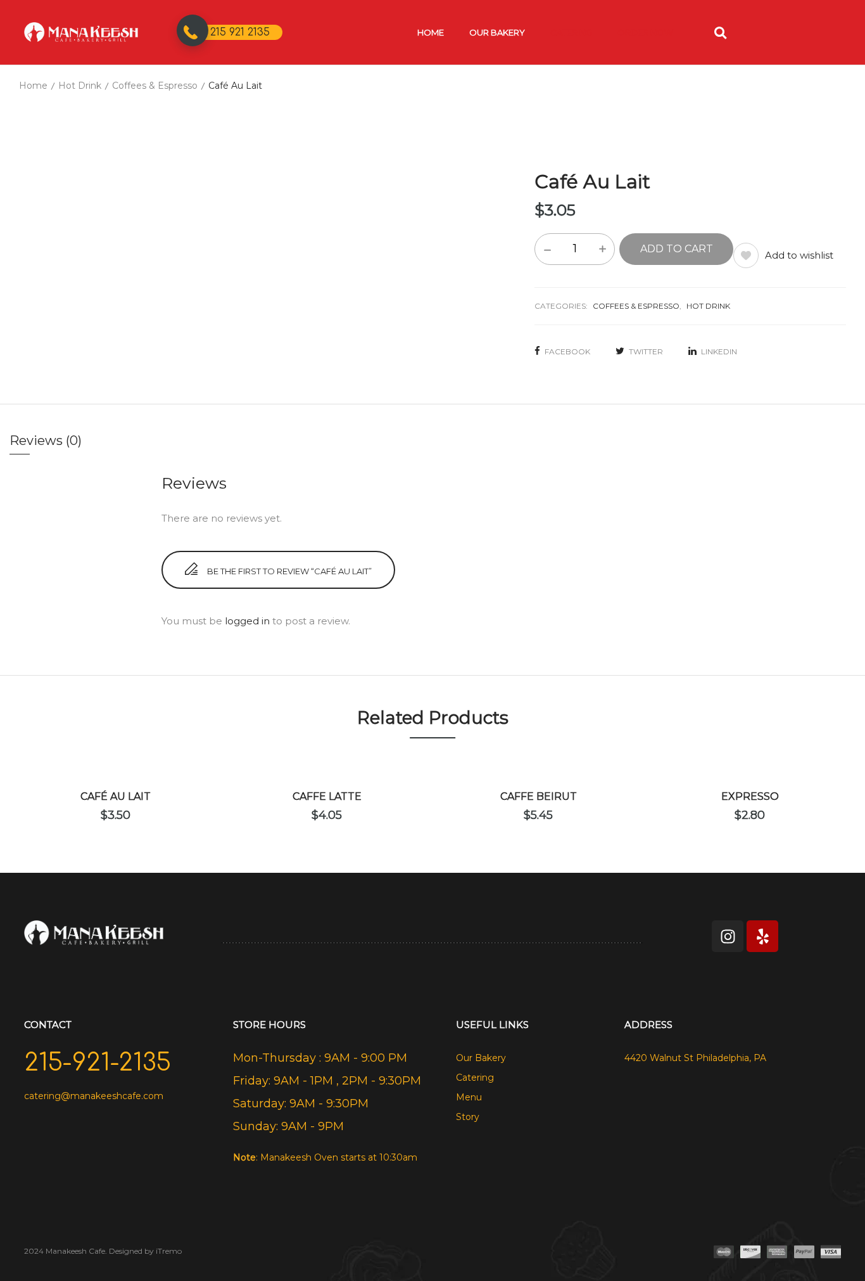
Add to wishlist (799, 255)
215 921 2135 (240, 32)
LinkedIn (719, 351)
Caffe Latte (327, 796)
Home (33, 85)
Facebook (567, 351)
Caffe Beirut (538, 796)
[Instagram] (727, 936)
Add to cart (676, 249)
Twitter (646, 351)
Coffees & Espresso (155, 85)
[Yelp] (762, 936)
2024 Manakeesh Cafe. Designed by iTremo (103, 1251)
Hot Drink (79, 85)
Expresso (750, 796)
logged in (247, 621)
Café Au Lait (115, 796)
